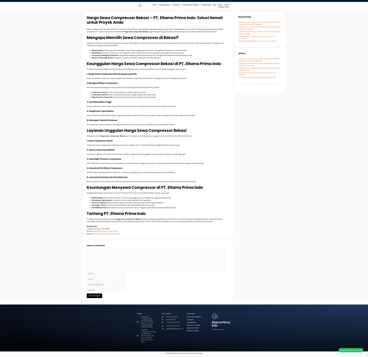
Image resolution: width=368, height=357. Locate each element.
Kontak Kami (206, 5)
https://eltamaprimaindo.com (106, 234)
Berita (220, 5)
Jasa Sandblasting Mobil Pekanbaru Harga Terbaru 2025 (256, 41)
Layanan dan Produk (190, 5)
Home (154, 5)
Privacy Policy (224, 7)
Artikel (226, 5)
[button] (165, 5)
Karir (214, 5)
